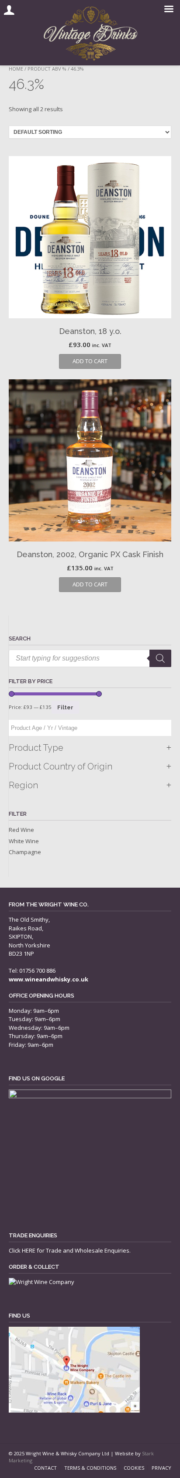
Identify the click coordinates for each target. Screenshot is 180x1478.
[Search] (160, 658)
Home (16, 68)
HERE (28, 1250)
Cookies (134, 1468)
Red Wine (21, 830)
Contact (45, 1468)
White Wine (24, 841)
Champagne (25, 852)
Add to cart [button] (90, 361)
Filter (65, 707)
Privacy (161, 1468)
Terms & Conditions (90, 1468)
